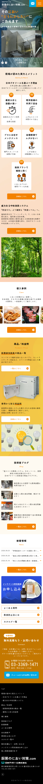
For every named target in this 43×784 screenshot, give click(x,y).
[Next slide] (6, 63)
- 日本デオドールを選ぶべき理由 (14, 697)
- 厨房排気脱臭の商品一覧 (11, 708)
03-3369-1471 (10, 768)
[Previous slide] (2, 63)
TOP (3, 689)
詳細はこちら (21, 196)
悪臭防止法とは (12, 614)
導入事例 (4, 716)
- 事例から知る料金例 (9, 712)
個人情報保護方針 (8, 751)
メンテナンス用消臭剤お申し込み (14, 747)
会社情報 (4, 732)
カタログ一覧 (10, 621)
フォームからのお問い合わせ (24, 675)
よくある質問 (10, 607)
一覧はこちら (15, 368)
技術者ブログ (6, 721)
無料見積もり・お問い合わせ (12, 744)
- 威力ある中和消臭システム (12, 700)
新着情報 (4, 724)
